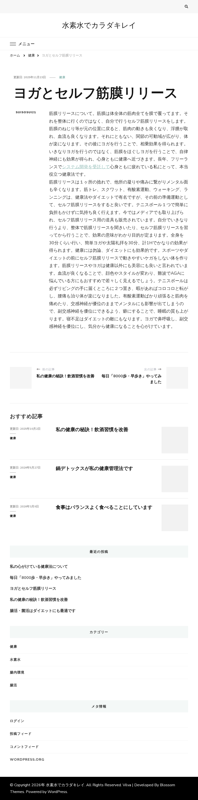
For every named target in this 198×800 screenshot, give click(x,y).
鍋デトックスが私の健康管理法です (94, 468)
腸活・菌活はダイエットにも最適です (43, 610)
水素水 (15, 659)
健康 (62, 77)
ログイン (17, 721)
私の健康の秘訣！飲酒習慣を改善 (92, 429)
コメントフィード (24, 746)
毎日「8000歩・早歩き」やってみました (45, 577)
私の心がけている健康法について (39, 566)
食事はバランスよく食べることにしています (104, 507)
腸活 (13, 685)
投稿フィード (21, 733)
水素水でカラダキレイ (99, 25)
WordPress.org (27, 759)
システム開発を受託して (86, 167)
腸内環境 (17, 672)
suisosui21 (26, 112)
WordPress (57, 791)
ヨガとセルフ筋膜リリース (33, 588)
